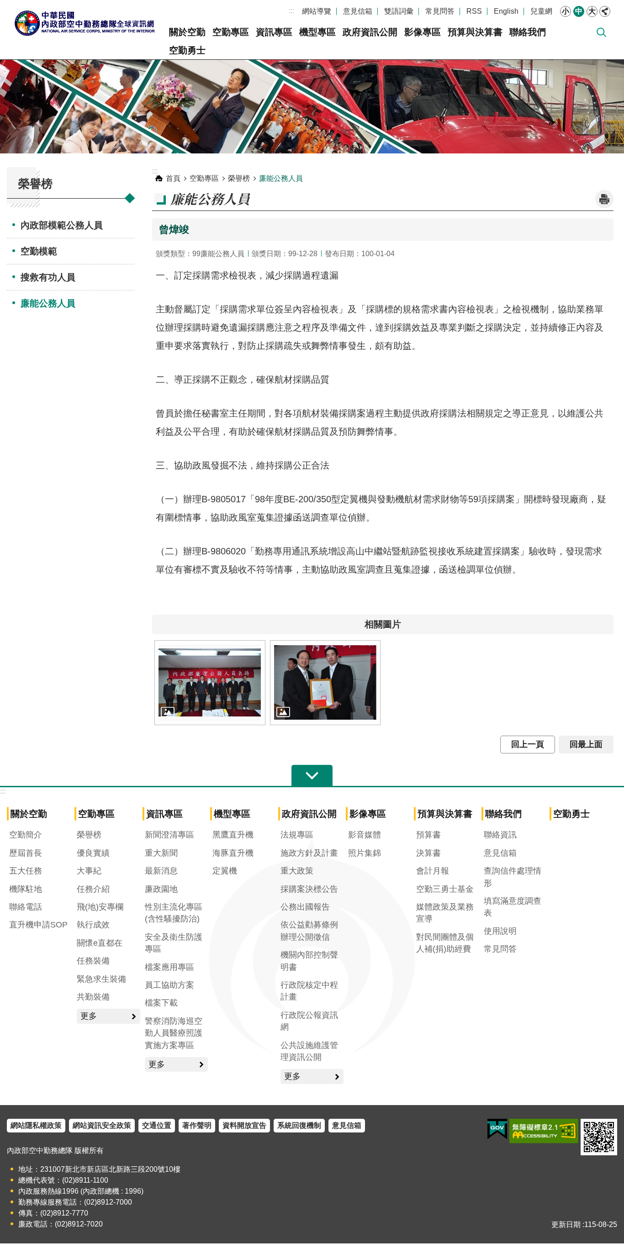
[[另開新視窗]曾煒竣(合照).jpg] (210, 682)
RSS (474, 11)
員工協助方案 (169, 985)
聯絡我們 (527, 32)
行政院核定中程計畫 (309, 990)
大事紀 (89, 870)
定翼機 (224, 870)
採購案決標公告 (309, 889)
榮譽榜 (239, 178)
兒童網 (541, 11)
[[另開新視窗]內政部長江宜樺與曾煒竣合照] (325, 682)
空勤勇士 (187, 50)
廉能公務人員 (48, 303)
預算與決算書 (475, 32)
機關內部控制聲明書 (309, 960)
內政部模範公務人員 (62, 225)
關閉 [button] (604, 11)
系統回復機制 (299, 1125)
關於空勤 (187, 32)
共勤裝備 (93, 996)
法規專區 (296, 834)
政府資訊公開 (370, 32)
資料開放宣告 (244, 1125)
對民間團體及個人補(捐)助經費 (445, 942)
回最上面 (586, 744)
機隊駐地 (25, 889)
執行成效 (93, 924)
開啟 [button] (312, 776)
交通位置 (156, 1125)
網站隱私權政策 (36, 1125)
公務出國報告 (305, 906)
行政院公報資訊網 (309, 1021)
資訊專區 (274, 32)
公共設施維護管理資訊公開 (309, 1051)
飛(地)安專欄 (100, 906)
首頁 (173, 178)
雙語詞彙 (398, 11)
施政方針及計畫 (309, 853)
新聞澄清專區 (169, 834)
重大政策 (296, 870)
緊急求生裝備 (101, 979)
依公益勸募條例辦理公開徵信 (309, 930)
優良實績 (93, 853)
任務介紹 (93, 889)
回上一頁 (527, 744)
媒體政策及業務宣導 (445, 912)
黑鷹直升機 (233, 834)
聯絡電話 (25, 906)
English (506, 11)
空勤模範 (39, 251)
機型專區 (317, 32)
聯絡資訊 (500, 834)
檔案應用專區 (169, 967)
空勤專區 (230, 32)
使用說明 (500, 931)
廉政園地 (161, 889)
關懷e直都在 (99, 943)
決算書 (428, 853)
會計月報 (432, 870)
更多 (88, 1016)
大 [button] (592, 11)
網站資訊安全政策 (102, 1125)
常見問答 (440, 11)
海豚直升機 (233, 853)
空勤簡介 (25, 834)
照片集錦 (364, 853)
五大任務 (25, 870)
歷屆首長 (25, 853)
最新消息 (161, 870)
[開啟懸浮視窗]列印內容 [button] (604, 199)
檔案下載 (161, 1002)
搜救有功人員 (48, 277)
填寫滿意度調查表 (512, 906)
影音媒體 (364, 834)
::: (291, 11)
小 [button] (565, 11)
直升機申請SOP (38, 924)
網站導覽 (316, 11)
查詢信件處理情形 (512, 876)
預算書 (428, 834)
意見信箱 (357, 11)
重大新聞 (161, 853)
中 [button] (578, 11)
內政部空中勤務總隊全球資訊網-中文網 (84, 23)
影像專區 (422, 32)
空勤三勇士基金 (445, 889)
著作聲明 (197, 1125)
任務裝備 (93, 960)
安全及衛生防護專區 (173, 942)
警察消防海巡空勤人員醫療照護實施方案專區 (173, 1033)
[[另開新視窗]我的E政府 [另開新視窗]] (497, 1129)
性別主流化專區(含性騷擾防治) (173, 912)
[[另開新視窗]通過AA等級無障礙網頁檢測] (543, 1131)
